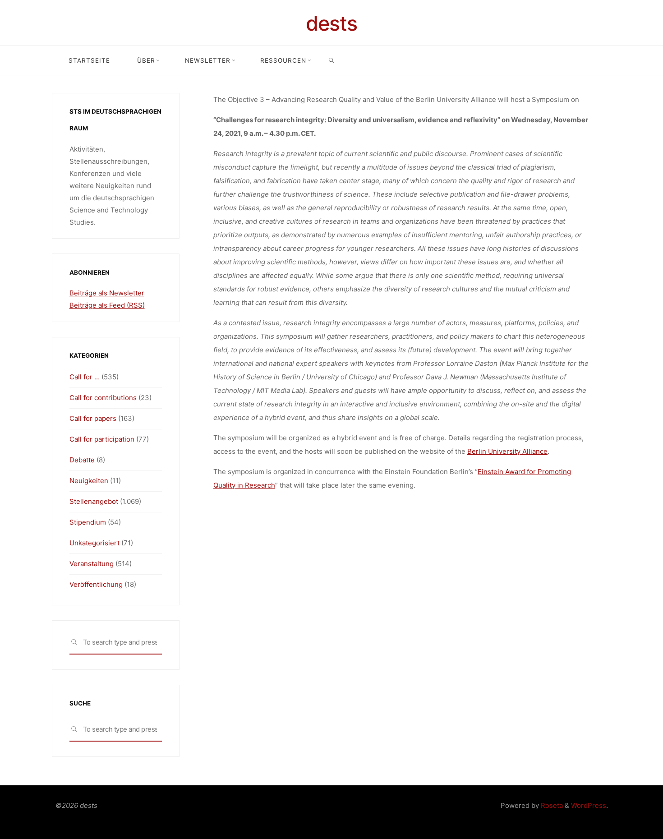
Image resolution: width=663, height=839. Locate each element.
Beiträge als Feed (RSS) (107, 305)
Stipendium (87, 522)
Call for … (84, 377)
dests (331, 23)
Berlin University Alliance (507, 451)
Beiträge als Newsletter (106, 293)
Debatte (82, 460)
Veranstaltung (91, 563)
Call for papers (92, 418)
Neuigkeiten (88, 480)
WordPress (588, 805)
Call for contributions (103, 397)
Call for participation (101, 439)
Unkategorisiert (94, 543)
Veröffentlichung (96, 584)
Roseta (551, 805)
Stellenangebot (93, 501)
